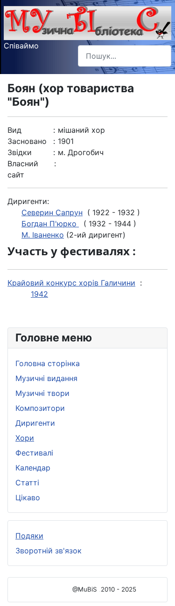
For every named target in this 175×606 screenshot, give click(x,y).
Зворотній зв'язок (48, 550)
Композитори (40, 408)
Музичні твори (42, 393)
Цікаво (27, 497)
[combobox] (124, 55)
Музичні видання (46, 378)
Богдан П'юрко (50, 223)
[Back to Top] (159, 589)
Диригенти (35, 423)
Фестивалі (34, 452)
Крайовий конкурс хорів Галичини (71, 282)
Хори (24, 438)
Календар (32, 467)
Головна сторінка (47, 363)
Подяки (29, 535)
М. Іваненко (42, 234)
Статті (27, 482)
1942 (39, 294)
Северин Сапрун (52, 212)
